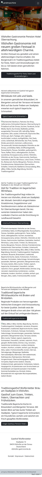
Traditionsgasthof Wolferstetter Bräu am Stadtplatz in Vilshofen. (20, 389)
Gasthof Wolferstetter (21, 438)
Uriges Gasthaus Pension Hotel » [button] (14, 424)
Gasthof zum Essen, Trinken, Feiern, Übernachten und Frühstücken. (17, 397)
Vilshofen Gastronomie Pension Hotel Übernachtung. (21, 38)
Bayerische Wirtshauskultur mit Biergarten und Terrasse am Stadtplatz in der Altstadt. (18, 288)
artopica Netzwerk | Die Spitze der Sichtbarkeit (18, 472)
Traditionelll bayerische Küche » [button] (14, 318)
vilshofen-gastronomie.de (21, 449)
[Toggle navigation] (38, 3)
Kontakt (11, 456)
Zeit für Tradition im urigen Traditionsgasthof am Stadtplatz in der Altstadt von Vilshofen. (19, 184)
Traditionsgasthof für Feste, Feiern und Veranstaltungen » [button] (21, 75)
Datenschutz (29, 456)
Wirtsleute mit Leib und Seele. (17, 95)
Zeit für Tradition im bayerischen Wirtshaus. (18, 189)
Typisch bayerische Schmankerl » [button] (14, 116)
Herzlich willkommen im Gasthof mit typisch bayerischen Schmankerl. (17, 92)
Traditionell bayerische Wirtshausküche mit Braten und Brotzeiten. (18, 295)
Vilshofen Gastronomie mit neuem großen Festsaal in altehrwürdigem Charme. (18, 46)
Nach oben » (36, 474)
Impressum (19, 456)
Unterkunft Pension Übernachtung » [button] (15, 223)
